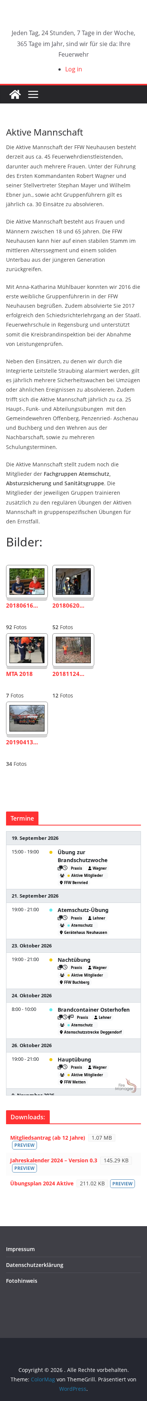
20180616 (22, 605)
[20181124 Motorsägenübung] (73, 642)
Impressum (20, 1249)
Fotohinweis (21, 1280)
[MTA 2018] (26, 642)
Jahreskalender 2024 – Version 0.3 (53, 1160)
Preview (24, 1145)
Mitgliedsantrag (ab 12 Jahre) (47, 1137)
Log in (73, 69)
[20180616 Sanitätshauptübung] (26, 573)
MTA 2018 (19, 673)
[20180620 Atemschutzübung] (73, 573)
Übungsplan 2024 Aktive (42, 1183)
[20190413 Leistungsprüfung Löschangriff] (26, 710)
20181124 (68, 673)
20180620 (68, 605)
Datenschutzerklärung (34, 1264)
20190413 (22, 742)
